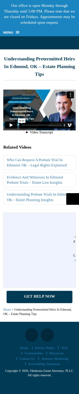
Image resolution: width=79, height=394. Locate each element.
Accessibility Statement (44, 364)
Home (24, 348)
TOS (64, 348)
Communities (34, 353)
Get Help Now (39, 296)
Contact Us (27, 358)
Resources (57, 353)
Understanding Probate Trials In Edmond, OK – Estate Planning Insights (39, 197)
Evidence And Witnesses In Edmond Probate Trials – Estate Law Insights (35, 180)
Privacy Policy (45, 348)
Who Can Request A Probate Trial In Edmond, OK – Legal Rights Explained (37, 162)
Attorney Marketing (54, 358)
